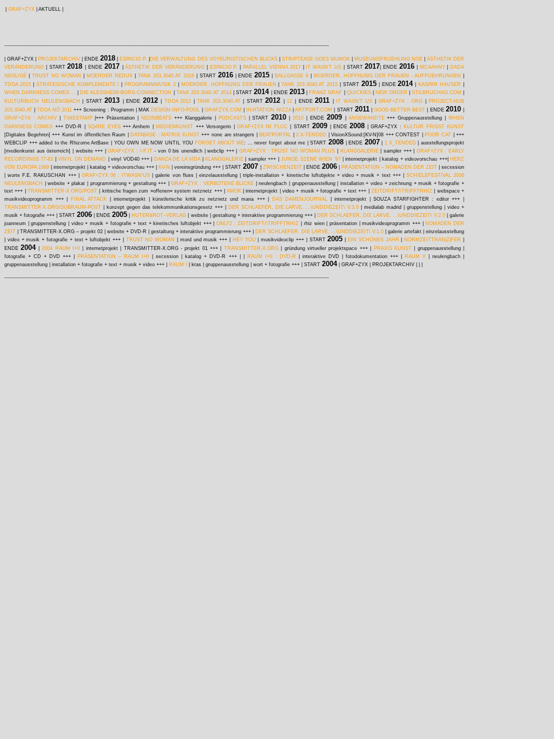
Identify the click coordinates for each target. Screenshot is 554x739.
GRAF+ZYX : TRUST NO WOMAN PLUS (287, 151)
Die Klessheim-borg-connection (126, 92)
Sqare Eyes (104, 126)
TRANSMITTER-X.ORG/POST (63, 191)
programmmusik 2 (150, 84)
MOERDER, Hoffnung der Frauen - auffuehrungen (387, 75)
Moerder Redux (110, 75)
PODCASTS (232, 118)
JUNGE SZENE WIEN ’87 (310, 159)
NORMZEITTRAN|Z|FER (432, 239)
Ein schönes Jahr (373, 239)
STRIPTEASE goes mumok (316, 59)
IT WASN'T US (354, 101)
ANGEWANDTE (365, 118)
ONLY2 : (227, 223)
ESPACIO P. (133, 59)
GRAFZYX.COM (223, 110)
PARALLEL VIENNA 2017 (272, 67)
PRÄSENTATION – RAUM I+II (113, 256)
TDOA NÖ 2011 (54, 110)
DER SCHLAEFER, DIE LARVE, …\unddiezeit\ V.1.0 (319, 231)
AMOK (235, 191)
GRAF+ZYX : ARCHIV (30, 118)
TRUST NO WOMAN (57, 75)
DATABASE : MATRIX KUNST (165, 134)
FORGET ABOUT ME (219, 143)
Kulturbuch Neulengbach (42, 101)
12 (289, 101)
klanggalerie (359, 151)
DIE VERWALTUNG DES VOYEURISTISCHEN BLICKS (213, 59)
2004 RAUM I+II (61, 248)
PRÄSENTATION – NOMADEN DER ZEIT (389, 167)
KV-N (164, 167)
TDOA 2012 (178, 101)
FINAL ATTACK (89, 199)
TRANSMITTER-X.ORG (251, 248)
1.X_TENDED (400, 143)
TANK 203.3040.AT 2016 (166, 75)
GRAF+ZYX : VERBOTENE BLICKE (212, 183)
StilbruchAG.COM (436, 92)
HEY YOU (244, 239)
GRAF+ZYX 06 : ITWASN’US (116, 175)
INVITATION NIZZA (268, 110)
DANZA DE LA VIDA (177, 159)
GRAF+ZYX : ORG (400, 101)
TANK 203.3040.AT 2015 (309, 84)
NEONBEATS (156, 118)
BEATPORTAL (275, 134)
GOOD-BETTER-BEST (399, 110)
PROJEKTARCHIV (59, 59)
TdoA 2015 (17, 84)
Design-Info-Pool (175, 110)
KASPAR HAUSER (439, 84)
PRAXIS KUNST (393, 248)
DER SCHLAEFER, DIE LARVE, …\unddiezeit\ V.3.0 (293, 207)
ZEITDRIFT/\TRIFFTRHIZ (401, 191)
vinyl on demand (83, 159)
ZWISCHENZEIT (281, 167)
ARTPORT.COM (313, 110)
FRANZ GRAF (325, 92)
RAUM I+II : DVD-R (271, 256)
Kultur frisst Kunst (434, 126)
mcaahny (432, 67)
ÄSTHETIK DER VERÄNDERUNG (165, 67)
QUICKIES (359, 92)
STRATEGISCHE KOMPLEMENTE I (78, 84)
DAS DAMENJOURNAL (300, 199)
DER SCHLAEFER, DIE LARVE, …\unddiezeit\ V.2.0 (381, 215)
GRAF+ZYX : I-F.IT (130, 151)
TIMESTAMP (78, 118)
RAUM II (415, 256)
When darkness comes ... (40, 92)
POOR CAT (438, 134)
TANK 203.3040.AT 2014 (204, 92)
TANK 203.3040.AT (219, 101)
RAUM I (179, 264)
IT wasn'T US (323, 67)
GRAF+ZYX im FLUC (262, 126)
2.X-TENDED (311, 134)
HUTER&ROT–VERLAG (158, 215)
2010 (298, 118)
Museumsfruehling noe (388, 59)
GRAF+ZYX (21, 9)
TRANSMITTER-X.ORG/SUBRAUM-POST (52, 207)
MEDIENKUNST (174, 126)
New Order (391, 92)
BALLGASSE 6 (291, 75)
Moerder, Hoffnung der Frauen (228, 84)
